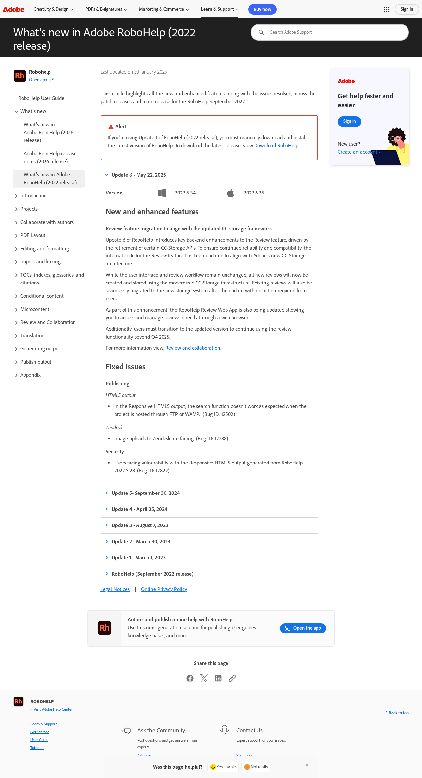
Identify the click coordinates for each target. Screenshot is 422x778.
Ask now (144, 755)
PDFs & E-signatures (103, 9)
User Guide (39, 739)
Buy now (262, 9)
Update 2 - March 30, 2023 (141, 541)
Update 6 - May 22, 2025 (139, 175)
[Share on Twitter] (204, 680)
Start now (244, 755)
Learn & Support (217, 9)
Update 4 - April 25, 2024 (139, 509)
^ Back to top (397, 712)
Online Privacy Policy (164, 589)
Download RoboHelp (276, 145)
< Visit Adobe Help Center (51, 709)
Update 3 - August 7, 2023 (140, 525)
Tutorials (37, 747)
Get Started (39, 732)
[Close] (306, 765)
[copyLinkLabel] (232, 680)
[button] (386, 9)
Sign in (407, 9)
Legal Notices (115, 589)
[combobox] (330, 32)
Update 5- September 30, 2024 (146, 493)
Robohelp (40, 72)
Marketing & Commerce (161, 9)
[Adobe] (13, 9)
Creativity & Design (51, 9)
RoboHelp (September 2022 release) (153, 574)
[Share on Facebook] (190, 680)
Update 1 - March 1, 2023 (139, 557)
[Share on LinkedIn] (218, 680)
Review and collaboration (193, 348)
